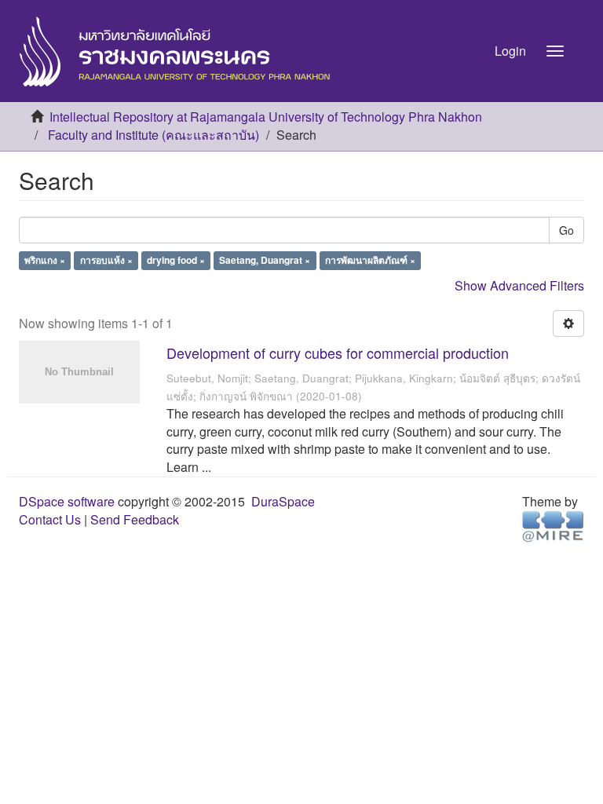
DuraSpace (283, 501)
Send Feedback (134, 519)
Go (566, 230)
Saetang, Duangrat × (264, 261)
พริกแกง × (44, 261)
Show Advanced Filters (519, 285)
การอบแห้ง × (106, 261)
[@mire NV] (553, 526)
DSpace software (67, 501)
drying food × (176, 261)
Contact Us (50, 519)
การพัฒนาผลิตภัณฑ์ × (370, 261)
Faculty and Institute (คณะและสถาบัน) (153, 135)
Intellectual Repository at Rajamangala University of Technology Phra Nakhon (265, 117)
